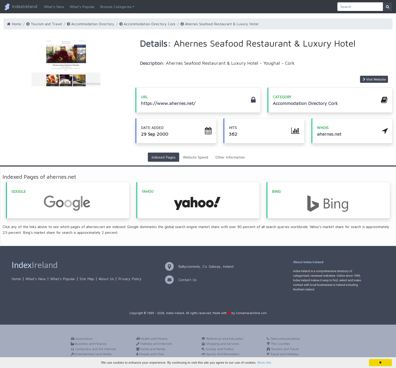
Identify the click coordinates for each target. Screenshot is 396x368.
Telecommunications (284, 338)
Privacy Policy (130, 279)
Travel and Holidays (284, 354)
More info (264, 362)
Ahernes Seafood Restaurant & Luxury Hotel (221, 24)
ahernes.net (329, 134)
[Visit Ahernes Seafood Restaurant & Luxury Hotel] (66, 63)
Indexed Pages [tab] (163, 157)
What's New (54, 7)
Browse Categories (116, 7)
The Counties (280, 344)
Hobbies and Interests (155, 344)
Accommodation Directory (92, 24)
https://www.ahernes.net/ (168, 103)
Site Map (87, 279)
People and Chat (151, 354)
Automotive (83, 338)
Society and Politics (219, 349)
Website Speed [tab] (195, 157)
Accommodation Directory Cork (149, 24)
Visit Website (376, 79)
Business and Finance (90, 344)
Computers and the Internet (95, 349)
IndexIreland (24, 6)
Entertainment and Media (92, 354)
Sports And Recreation (222, 354)
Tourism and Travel (46, 24)
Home (16, 24)
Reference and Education (224, 338)
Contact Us (187, 280)
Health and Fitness (154, 338)
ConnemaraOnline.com (251, 313)
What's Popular (82, 7)
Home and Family (152, 349)
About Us (106, 279)
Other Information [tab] (230, 157)
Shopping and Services (222, 344)
